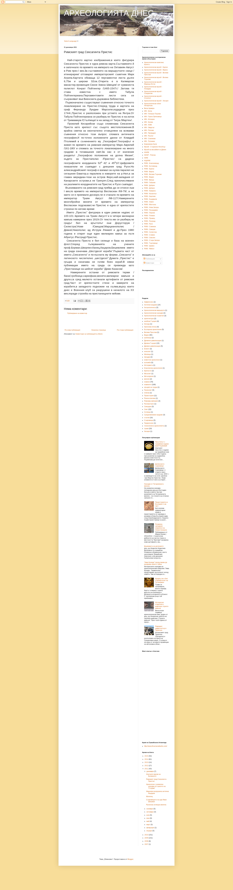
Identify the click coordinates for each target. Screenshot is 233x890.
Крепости (147, 371)
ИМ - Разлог (148, 136)
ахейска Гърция (150, 321)
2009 (147, 838)
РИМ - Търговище (151, 243)
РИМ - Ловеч (149, 202)
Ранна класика (149, 398)
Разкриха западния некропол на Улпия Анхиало (161, 527)
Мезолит (147, 374)
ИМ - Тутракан (149, 141)
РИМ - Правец (149, 218)
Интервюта (148, 365)
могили (147, 379)
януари (149, 831)
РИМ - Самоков (150, 226)
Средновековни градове (153, 415)
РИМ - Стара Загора (152, 240)
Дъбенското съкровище (159, 465)
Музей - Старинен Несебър (154, 147)
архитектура (149, 319)
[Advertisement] (99, 322)
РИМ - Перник (149, 213)
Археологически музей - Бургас (156, 67)
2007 (147, 844)
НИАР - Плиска (150, 155)
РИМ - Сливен (149, 235)
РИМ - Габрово (149, 183)
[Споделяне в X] (84, 300)
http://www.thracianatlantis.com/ (155, 746)
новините (147, 384)
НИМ (146, 158)
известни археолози (152, 360)
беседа (147, 324)
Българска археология (152, 329)
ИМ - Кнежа (148, 122)
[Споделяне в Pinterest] (89, 300)
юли (148, 815)
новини (147, 382)
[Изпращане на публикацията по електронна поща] (74, 300)
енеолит (147, 351)
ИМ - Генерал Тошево (152, 114)
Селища (147, 412)
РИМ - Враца (149, 180)
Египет (146, 349)
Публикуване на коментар (77, 313)
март (148, 825)
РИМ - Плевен (149, 216)
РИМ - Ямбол (149, 249)
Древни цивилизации (152, 346)
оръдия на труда (150, 387)
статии (146, 418)
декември (150, 771)
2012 (147, 766)
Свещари (147, 406)
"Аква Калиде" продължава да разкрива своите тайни (155, 563)
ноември (149, 809)
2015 (147, 756)
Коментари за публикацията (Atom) (89, 334)
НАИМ (146, 152)
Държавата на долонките (154, 546)
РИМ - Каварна (150, 191)
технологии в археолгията (154, 426)
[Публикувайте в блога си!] (81, 300)
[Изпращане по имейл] (79, 300)
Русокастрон (149, 404)
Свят (146, 409)
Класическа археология (153, 368)
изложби (147, 363)
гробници (147, 338)
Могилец (149, 796)
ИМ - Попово (149, 130)
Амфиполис (148, 302)
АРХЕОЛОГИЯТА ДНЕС (109, 13)
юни (148, 818)
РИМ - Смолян (149, 238)
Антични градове (150, 305)
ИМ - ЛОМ (148, 125)
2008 (147, 841)
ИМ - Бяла (148, 111)
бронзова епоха (150, 327)
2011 (147, 769)
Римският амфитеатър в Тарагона (160, 628)
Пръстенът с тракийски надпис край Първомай (162, 444)
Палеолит (148, 390)
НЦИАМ (147, 161)
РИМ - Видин (149, 177)
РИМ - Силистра (150, 232)
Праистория (149, 396)
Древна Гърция (150, 343)
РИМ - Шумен (149, 246)
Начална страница (98, 330)
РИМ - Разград (149, 221)
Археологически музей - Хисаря (156, 101)
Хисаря (147, 431)
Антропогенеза (150, 307)
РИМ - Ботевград (150, 166)
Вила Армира (149, 108)
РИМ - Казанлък (150, 194)
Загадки (147, 357)
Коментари (149, 263)
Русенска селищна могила (156, 805)
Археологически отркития (154, 316)
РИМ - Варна (149, 172)
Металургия (148, 376)
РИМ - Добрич (149, 185)
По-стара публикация (125, 330)
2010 (147, 835)
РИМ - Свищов (149, 229)
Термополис (148, 423)
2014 (147, 759)
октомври (150, 812)
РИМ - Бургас (149, 169)
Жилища (147, 354)
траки (146, 428)
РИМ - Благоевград (151, 163)
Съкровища (148, 420)
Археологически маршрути (154, 310)
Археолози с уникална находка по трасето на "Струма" (156, 786)
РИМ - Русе (148, 224)
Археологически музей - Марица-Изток (153, 83)
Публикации (150, 259)
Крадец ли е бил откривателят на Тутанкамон (161, 580)
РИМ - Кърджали (150, 199)
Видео (146, 335)
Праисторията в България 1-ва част (161, 504)
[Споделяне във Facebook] (86, 300)
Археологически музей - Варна (156, 70)
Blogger (130, 859)
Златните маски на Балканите (153, 775)
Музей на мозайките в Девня (155, 150)
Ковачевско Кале (150, 144)
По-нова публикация (72, 330)
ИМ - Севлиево (150, 139)
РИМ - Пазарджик (151, 210)
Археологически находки (153, 313)
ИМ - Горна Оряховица (153, 117)
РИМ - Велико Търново (153, 174)
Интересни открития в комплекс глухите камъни (161, 605)
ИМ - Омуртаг (149, 127)
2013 (147, 762)
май (148, 821)
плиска (146, 393)
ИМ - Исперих (149, 119)
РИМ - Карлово (150, 196)
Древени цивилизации (152, 341)
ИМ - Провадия (150, 133)
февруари (150, 828)
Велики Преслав (150, 332)
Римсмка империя (151, 401)
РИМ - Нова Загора (151, 207)
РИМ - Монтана (150, 204)
